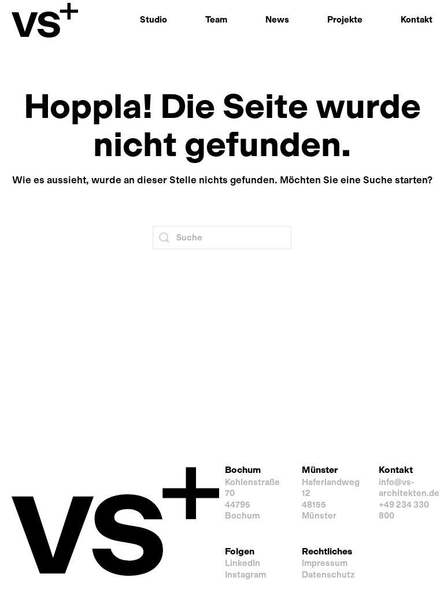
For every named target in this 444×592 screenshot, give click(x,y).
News (277, 19)
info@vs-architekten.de (409, 488)
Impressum (324, 563)
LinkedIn (242, 563)
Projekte (344, 19)
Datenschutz (328, 574)
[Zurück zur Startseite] (45, 20)
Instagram (245, 574)
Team (216, 19)
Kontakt (416, 19)
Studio (153, 19)
